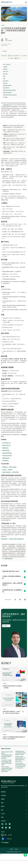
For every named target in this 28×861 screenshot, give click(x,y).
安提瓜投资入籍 (6, 104)
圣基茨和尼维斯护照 (7, 453)
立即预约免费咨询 (8, 558)
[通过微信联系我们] (25, 854)
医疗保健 (5, 74)
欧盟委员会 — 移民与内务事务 (9, 467)
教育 (4, 76)
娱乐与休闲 (5, 81)
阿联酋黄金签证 (6, 458)
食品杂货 (5, 69)
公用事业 (5, 67)
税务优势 (5, 83)
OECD (24, 360)
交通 (4, 78)
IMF (18, 160)
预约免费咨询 (5, 460)
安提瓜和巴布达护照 (7, 455)
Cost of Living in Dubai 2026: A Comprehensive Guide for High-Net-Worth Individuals (6, 755)
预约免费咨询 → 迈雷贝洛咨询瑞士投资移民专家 (12, 538)
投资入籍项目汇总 (6, 442)
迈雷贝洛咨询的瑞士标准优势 (10, 95)
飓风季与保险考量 (7, 92)
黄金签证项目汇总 (6, 445)
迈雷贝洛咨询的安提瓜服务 (9, 90)
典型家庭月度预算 (7, 85)
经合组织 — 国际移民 (7, 469)
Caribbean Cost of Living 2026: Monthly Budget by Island (20, 753)
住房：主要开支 (6, 64)
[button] (25, 2)
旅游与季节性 (6, 88)
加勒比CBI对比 (4, 199)
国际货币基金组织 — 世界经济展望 (10, 472)
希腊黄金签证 (5, 447)
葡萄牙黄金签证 (6, 450)
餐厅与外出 (5, 71)
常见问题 (5, 97)
